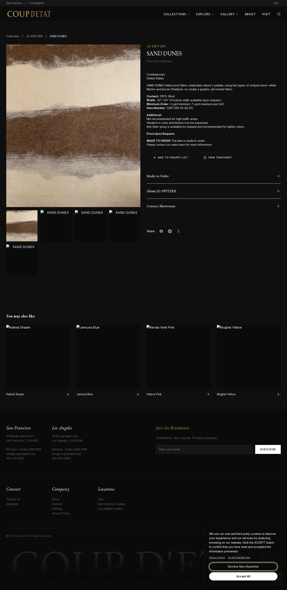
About (250, 14)
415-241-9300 (15, 458)
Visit (266, 14)
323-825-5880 (61, 458)
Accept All (243, 576)
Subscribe (268, 449)
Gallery (227, 14)
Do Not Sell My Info (239, 557)
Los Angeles (36, 3)
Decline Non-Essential (243, 566)
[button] (73, 125)
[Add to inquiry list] (68, 394)
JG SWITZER (34, 36)
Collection (12, 36)
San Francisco (14, 3)
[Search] (279, 14)
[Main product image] (21, 225)
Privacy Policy (217, 557)
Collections (175, 14)
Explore (203, 14)
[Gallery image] (56, 225)
